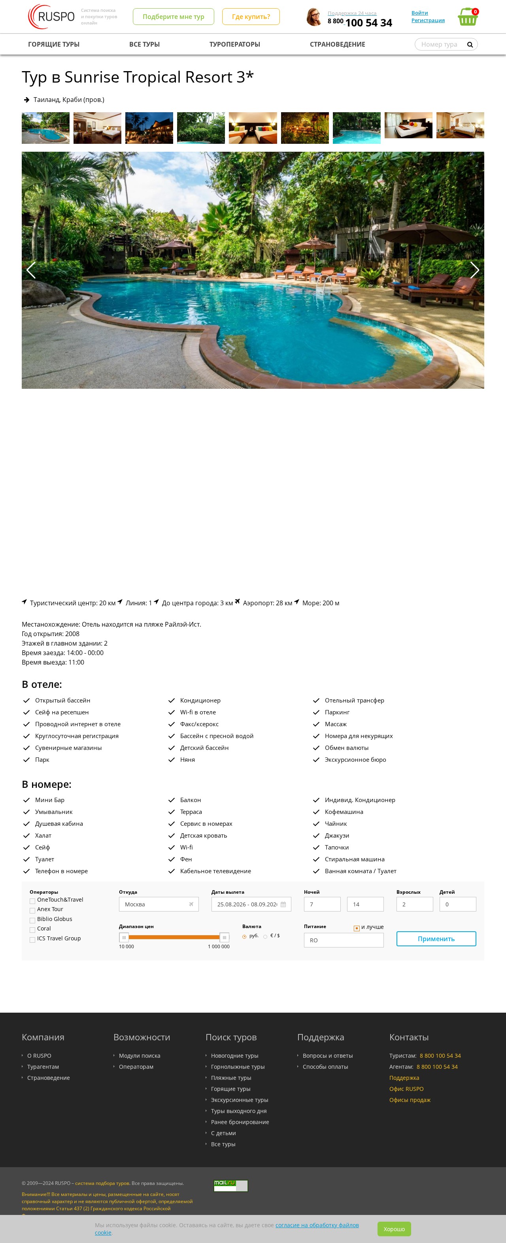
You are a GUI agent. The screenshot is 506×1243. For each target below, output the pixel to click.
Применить (436, 938)
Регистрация (428, 20)
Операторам (136, 1066)
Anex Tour (50, 909)
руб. (254, 936)
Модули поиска (139, 1055)
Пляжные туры (231, 1077)
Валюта (251, 927)
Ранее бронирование (240, 1122)
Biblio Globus (54, 919)
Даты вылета (227, 892)
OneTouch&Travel (60, 900)
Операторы (44, 892)
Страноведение (48, 1077)
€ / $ (275, 936)
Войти (420, 12)
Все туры (223, 1144)
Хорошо (394, 1229)
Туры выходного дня (239, 1111)
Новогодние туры (235, 1055)
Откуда (128, 892)
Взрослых (408, 892)
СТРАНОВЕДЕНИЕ (337, 44)
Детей (447, 892)
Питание (315, 927)
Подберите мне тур (173, 16)
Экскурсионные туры (239, 1100)
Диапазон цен (136, 927)
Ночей (312, 892)
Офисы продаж (409, 1100)
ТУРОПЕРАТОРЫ (235, 44)
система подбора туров (102, 1183)
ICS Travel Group (59, 939)
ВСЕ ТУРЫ (144, 44)
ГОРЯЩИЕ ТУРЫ (54, 44)
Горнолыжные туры (238, 1066)
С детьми (223, 1133)
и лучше (372, 927)
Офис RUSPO (406, 1088)
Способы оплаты (325, 1066)
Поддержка (404, 1077)
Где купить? (251, 16)
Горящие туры (231, 1088)
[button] (475, 270)
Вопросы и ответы (328, 1055)
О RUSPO (39, 1055)
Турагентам (43, 1066)
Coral (44, 929)
